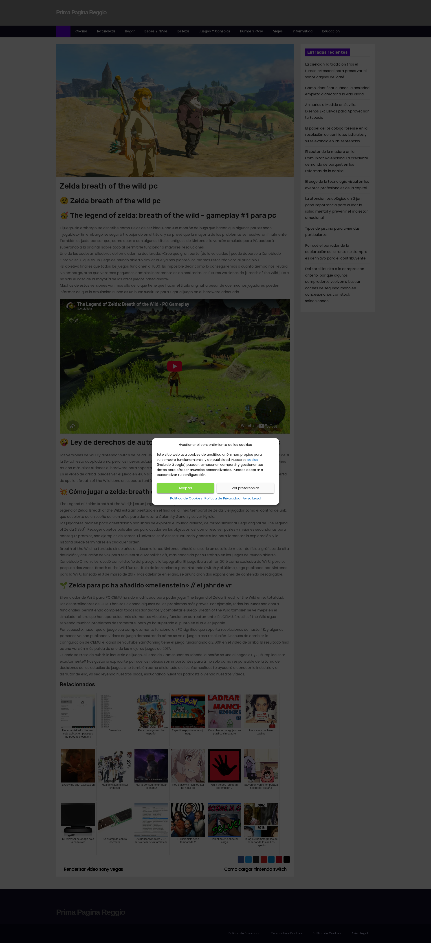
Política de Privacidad (222, 498)
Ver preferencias (245, 488)
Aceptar (185, 488)
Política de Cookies (186, 498)
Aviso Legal (252, 498)
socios (252, 459)
